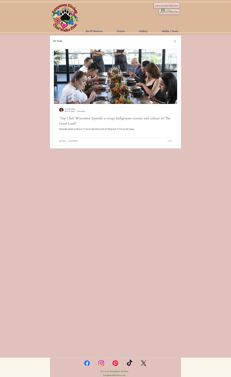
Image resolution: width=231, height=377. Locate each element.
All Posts (57, 40)
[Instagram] (101, 363)
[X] (143, 363)
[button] (175, 41)
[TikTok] (129, 363)
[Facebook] (87, 363)
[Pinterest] (115, 363)
